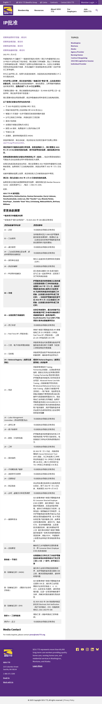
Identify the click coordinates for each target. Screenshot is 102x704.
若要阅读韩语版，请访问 (13, 46)
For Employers (72, 10)
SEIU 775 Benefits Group (28, 2)
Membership (23, 10)
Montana (74, 46)
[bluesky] (97, 649)
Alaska (73, 49)
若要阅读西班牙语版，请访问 (14, 37)
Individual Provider (78, 64)
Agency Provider (77, 52)
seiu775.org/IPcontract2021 (13, 143)
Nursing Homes (77, 55)
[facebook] (77, 649)
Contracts (54, 2)
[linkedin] (92, 649)
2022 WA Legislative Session (82, 61)
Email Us (6, 678)
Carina (44, 2)
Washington (75, 43)
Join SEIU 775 (87, 10)
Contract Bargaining (79, 58)
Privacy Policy (69, 700)
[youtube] (82, 649)
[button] (10, 2)
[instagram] (87, 649)
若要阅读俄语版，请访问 (13, 41)
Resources (39, 10)
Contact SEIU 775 (67, 2)
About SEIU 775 (56, 10)
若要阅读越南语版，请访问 (14, 50)
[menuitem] (6, 2)
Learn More (37, 666)
